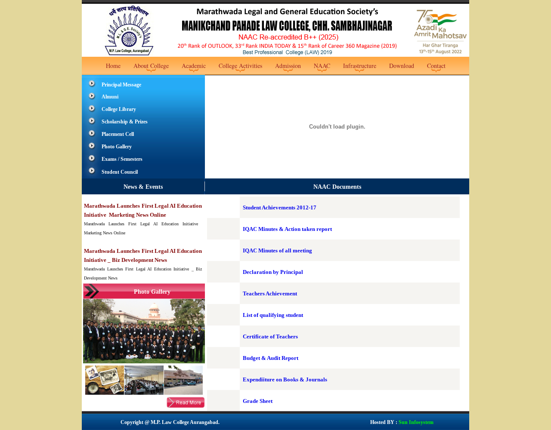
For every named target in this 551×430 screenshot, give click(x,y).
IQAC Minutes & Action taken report (287, 229)
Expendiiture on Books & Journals (285, 379)
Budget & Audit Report (270, 358)
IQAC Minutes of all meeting (277, 250)
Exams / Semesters (122, 159)
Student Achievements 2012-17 (279, 207)
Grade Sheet (257, 401)
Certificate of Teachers (270, 336)
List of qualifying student (273, 315)
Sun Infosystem (415, 422)
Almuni (110, 97)
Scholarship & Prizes (125, 122)
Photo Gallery (117, 147)
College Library (119, 109)
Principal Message (121, 85)
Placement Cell (118, 134)
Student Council (120, 172)
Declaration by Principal (273, 272)
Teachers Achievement (270, 293)
